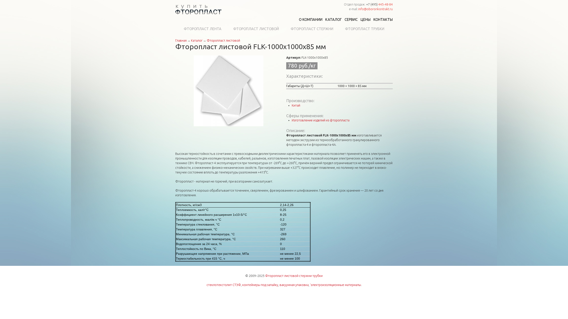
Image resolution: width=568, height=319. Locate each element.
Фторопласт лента (202, 29)
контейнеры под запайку (260, 285)
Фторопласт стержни (312, 29)
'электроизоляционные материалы (335, 285)
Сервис (351, 19)
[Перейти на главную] (198, 10)
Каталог (333, 19)
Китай (296, 105)
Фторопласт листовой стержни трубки (294, 276)
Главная (181, 40)
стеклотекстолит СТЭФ (224, 285)
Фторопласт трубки (364, 29)
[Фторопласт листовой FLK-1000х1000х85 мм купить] (228, 90)
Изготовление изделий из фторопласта (320, 120)
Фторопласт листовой (256, 29)
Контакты (383, 19)
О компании (310, 19)
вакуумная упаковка (294, 285)
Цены (366, 19)
